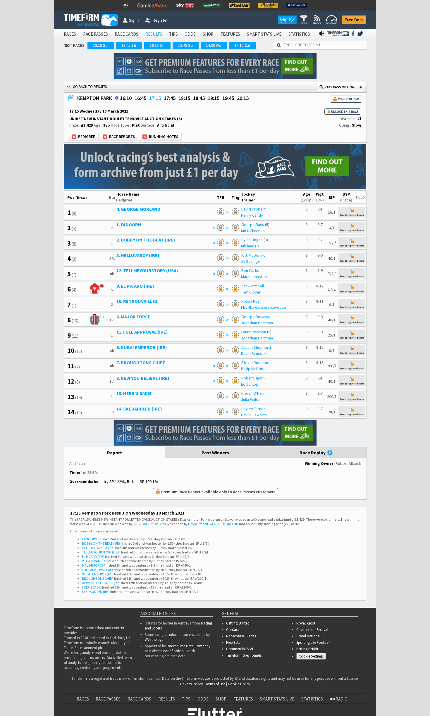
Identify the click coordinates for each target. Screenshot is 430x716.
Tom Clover (251, 292)
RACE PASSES (95, 34)
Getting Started (238, 623)
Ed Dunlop (249, 384)
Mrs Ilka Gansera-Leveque (263, 307)
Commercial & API (240, 648)
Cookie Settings (311, 656)
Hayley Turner (253, 408)
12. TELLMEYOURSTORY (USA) (147, 270)
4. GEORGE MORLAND (138, 209)
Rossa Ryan (251, 301)
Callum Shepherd (256, 347)
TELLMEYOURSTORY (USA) (101, 552)
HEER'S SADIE (92, 587)
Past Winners (215, 453)
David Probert (253, 209)
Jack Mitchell (252, 286)
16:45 (140, 98)
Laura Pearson (253, 331)
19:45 (228, 98)
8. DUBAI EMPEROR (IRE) (141, 347)
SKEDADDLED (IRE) (96, 591)
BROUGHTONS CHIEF (97, 578)
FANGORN (89, 539)
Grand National (308, 636)
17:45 (170, 98)
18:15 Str (100, 45)
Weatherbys (154, 639)
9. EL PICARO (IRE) (135, 286)
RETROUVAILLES (94, 561)
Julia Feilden (252, 399)
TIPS (173, 34)
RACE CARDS (126, 34)
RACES (70, 34)
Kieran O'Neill (252, 393)
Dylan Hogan (252, 239)
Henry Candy (252, 215)
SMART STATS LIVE (264, 34)
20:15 (243, 98)
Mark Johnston (254, 276)
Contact (232, 629)
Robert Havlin (253, 378)
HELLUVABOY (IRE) (95, 548)
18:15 (184, 98)
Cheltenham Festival (312, 629)
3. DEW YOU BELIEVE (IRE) (142, 378)
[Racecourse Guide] (116, 98)
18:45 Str (129, 45)
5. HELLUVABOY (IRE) (137, 255)
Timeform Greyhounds (244, 655)
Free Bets (354, 20)
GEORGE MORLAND (151, 524)
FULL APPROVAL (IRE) (97, 569)
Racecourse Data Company (188, 645)
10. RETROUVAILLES (137, 301)
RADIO (341, 699)
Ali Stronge (250, 261)
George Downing (256, 316)
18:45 (199, 98)
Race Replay (313, 453)
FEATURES (230, 34)
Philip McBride (253, 368)
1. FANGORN (128, 224)
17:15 (155, 98)
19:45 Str (185, 45)
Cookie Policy (239, 684)
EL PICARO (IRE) (93, 556)
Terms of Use (215, 684)
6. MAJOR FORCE (133, 317)
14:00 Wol (214, 45)
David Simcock (253, 353)
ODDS (190, 34)
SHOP (208, 34)
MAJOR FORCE (92, 565)
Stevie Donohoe (255, 362)
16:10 (126, 98)
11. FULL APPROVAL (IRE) (142, 332)
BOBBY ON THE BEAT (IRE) (101, 543)
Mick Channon (253, 230)
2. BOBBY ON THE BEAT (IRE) (145, 240)
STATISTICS (299, 34)
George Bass (252, 224)
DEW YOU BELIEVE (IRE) (98, 583)
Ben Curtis (250, 270)
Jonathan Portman (257, 322)
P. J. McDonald (253, 255)
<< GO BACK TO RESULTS (87, 86)
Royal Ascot (305, 623)
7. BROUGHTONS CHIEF (140, 362)
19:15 (213, 98)
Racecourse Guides (241, 636)
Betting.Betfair (307, 648)
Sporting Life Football (313, 642)
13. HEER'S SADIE (134, 393)
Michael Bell (251, 246)
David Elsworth (254, 414)
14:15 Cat (242, 45)
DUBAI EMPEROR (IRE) (97, 574)
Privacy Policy (191, 684)
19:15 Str (157, 45)
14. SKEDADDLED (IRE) (139, 409)
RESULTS (153, 34)
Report (114, 453)
